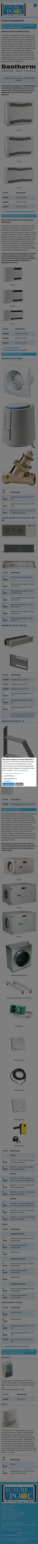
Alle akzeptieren (8, 784)
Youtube (7, 781)
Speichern (19, 784)
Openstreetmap (9, 778)
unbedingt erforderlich (12, 773)
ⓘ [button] (21, 773)
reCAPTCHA (8, 776)
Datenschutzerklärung (20, 770)
